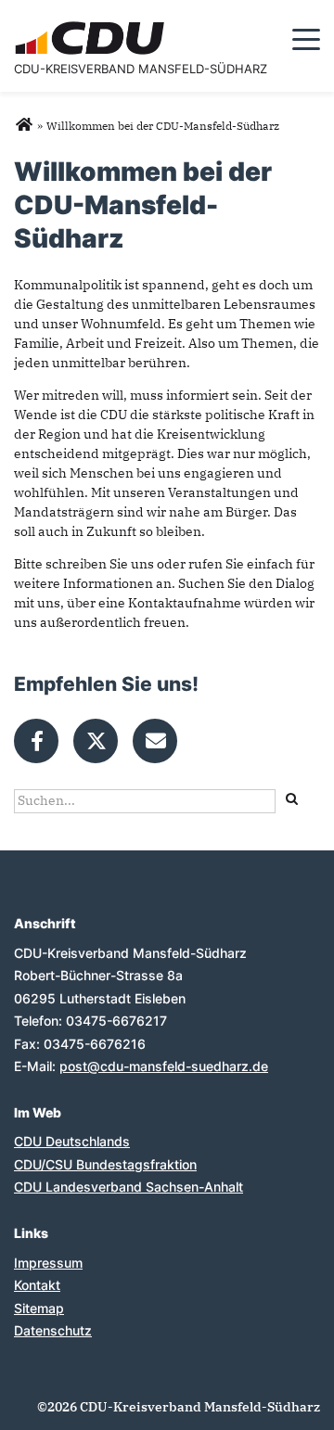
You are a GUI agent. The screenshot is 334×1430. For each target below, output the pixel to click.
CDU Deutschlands (72, 1141)
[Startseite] (92, 24)
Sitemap (39, 1308)
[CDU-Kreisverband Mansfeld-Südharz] (23, 125)
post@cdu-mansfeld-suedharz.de (163, 1066)
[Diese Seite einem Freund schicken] (155, 741)
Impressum (48, 1262)
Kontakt (37, 1285)
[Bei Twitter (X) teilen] (95, 741)
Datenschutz (53, 1330)
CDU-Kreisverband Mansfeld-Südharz (140, 68)
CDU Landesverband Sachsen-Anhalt (128, 1186)
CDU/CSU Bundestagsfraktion (105, 1164)
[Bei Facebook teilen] (36, 741)
